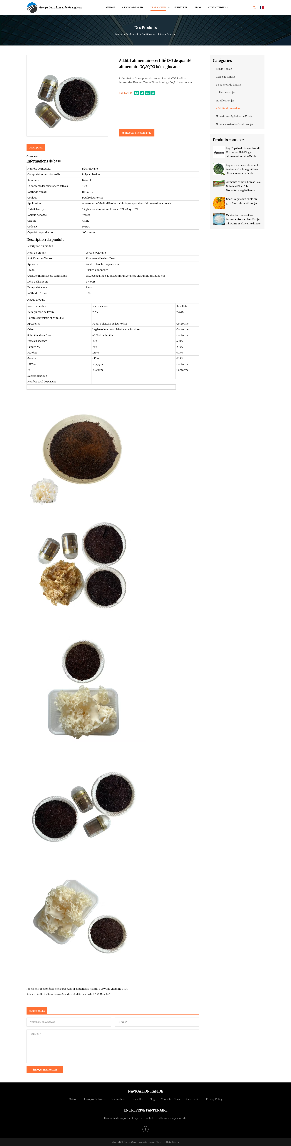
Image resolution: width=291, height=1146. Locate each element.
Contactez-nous (218, 7)
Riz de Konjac (224, 68)
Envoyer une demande (138, 132)
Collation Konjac (225, 92)
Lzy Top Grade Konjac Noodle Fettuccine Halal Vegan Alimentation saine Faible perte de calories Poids (243, 153)
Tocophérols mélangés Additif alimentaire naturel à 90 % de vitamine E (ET (84, 988)
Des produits (158, 7)
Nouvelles (180, 7)
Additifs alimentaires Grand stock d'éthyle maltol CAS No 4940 (73, 994)
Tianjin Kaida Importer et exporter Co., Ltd (128, 1118)
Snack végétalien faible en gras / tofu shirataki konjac (242, 201)
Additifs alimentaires (153, 34)
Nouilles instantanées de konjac (234, 124)
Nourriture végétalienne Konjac (234, 116)
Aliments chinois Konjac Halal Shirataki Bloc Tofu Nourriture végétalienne (243, 186)
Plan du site (193, 1099)
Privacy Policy (214, 1099)
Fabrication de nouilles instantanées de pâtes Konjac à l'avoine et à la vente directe (243, 219)
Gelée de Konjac (225, 76)
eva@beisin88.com (170, 1142)
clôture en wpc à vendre (173, 1118)
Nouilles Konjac (225, 100)
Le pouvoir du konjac (228, 84)
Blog (198, 7)
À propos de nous (132, 7)
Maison (110, 7)
